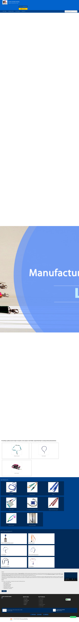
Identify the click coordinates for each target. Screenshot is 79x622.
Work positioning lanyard (33, 554)
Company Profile (11, 11)
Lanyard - (53, 494)
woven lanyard (16, 473)
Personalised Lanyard (5, 566)
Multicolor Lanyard (11, 525)
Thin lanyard (3, 554)
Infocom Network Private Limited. (24, 619)
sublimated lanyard (32, 494)
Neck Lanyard (41, 601)
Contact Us (23, 11)
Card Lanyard (41, 600)
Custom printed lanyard (32, 525)
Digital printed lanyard (42, 604)
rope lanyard (11, 494)
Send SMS (39, 614)
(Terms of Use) (25, 618)
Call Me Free (46, 614)
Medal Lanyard (31, 543)
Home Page (4, 11)
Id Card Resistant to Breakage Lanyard (32, 509)
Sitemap (25, 604)
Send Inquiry (24, 8)
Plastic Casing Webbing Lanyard (7, 543)
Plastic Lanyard (11, 509)
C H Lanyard (31, 566)
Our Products (18, 11)
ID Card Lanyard (41, 605)
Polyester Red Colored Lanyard (53, 509)
